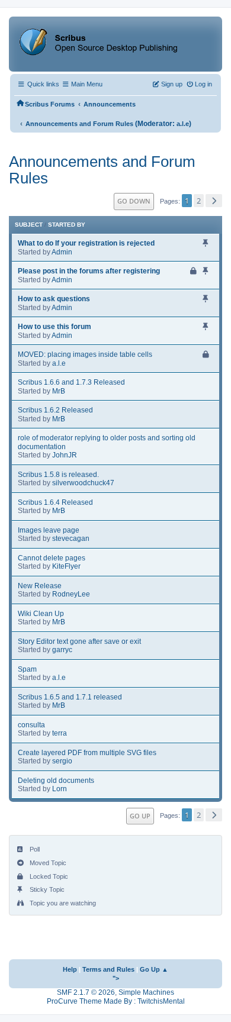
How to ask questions (54, 299)
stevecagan (70, 538)
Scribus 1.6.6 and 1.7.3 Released (71, 382)
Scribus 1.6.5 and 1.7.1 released (70, 697)
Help (70, 969)
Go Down (133, 200)
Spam (27, 669)
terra (59, 733)
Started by (66, 224)
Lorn (59, 789)
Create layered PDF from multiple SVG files (87, 753)
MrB (58, 391)
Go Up (140, 815)
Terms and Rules (108, 969)
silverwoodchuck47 (83, 483)
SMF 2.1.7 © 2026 (86, 992)
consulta (31, 725)
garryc (62, 650)
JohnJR (64, 455)
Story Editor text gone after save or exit (79, 641)
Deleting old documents (56, 780)
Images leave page (48, 530)
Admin (62, 252)
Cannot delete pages (51, 558)
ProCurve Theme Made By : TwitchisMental (116, 1001)
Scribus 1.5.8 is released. (58, 474)
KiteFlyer (66, 566)
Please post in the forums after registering (89, 271)
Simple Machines (146, 992)
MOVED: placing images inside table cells (85, 354)
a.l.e (183, 123)
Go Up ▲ (154, 969)
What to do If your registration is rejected (86, 243)
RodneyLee (71, 594)
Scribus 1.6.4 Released (55, 502)
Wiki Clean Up (41, 614)
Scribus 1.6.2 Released (55, 410)
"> (116, 978)
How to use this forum (54, 327)
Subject (29, 224)
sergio (62, 761)
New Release (40, 586)
